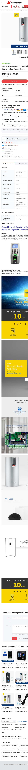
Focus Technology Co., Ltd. (18, 764)
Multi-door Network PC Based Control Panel (11, 730)
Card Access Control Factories (10, 745)
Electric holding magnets (20, 724)
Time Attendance (19, 730)
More (2, 759)
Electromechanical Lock (6, 724)
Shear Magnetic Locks (20, 727)
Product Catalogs (22, 721)
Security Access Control (8, 749)
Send (14, 638)
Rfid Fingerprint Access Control (10, 756)
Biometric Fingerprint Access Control (11, 752)
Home (2, 10)
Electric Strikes (4, 727)
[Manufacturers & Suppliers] (14, 2)
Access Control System (20, 10)
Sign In (3, 156)
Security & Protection (10, 10)
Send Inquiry (14, 81)
